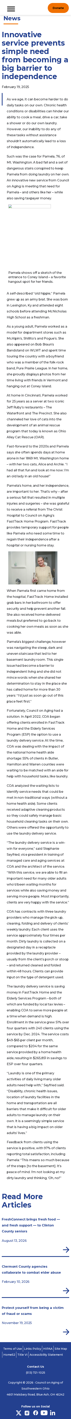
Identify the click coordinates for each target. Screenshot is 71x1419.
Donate (58, 8)
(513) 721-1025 (35, 1372)
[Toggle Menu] (11, 9)
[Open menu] (41, 8)
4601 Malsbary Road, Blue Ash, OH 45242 (35, 1394)
